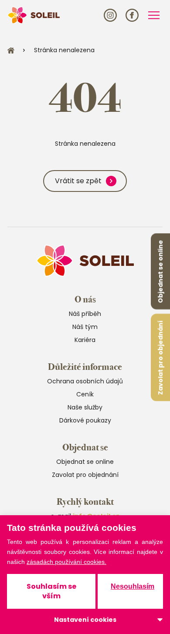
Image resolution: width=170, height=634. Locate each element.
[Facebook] (132, 15)
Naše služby (85, 407)
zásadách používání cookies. (66, 561)
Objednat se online (160, 271)
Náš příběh (85, 313)
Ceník (85, 394)
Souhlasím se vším (51, 591)
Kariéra (85, 339)
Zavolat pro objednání (160, 357)
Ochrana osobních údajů (85, 381)
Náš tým (85, 326)
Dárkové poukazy (85, 420)
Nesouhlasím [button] (132, 586)
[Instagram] (110, 15)
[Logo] (33, 15)
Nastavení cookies (85, 619)
